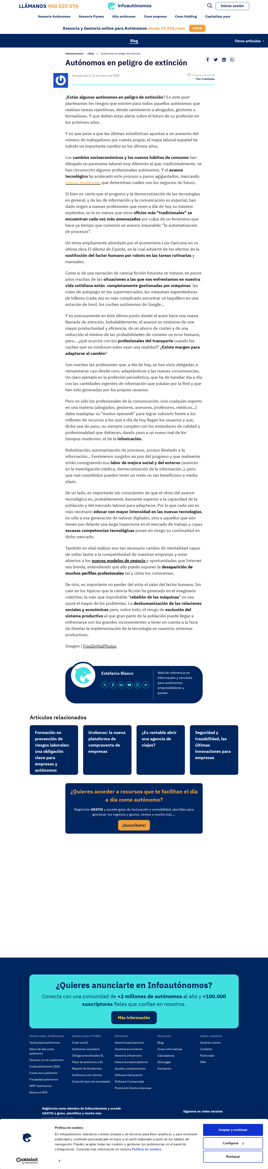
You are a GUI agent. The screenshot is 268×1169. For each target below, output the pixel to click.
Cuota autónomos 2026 (44, 1066)
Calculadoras (165, 1055)
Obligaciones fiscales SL (88, 1055)
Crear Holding (186, 16)
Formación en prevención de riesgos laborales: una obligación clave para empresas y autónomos (52, 751)
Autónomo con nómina (87, 1075)
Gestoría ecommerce (128, 1049)
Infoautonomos (74, 53)
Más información (134, 1017)
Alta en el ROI (38, 1092)
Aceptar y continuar (233, 1130)
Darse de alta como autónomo (41, 1051)
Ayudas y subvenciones (130, 1068)
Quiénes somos (210, 1042)
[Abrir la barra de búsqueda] (209, 6)
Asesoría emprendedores (131, 1062)
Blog (134, 40)
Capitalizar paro (217, 16)
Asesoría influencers (128, 1055)
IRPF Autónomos (40, 1086)
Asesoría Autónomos (54, 16)
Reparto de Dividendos (87, 1068)
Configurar (231, 1143)
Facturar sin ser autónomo (46, 1060)
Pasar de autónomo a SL (87, 1062)
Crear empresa (155, 16)
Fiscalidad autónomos (43, 1079)
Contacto (206, 1049)
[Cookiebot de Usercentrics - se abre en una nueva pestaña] (27, 1161)
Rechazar (233, 1156)
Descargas (164, 1062)
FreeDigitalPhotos (99, 646)
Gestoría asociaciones (129, 1042)
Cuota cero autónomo (43, 1073)
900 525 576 (63, 6)
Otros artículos (248, 40)
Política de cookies (147, 1149)
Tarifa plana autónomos (44, 1042)
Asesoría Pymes (91, 16)
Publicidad (207, 1055)
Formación (164, 1068)
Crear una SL (80, 1042)
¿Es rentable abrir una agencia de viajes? (159, 739)
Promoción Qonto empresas (133, 1088)
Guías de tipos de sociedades (91, 1081)
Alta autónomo (123, 16)
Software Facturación (129, 1075)
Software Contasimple (129, 1081)
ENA (203, 1062)
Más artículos (16, 40)
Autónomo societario (86, 1049)
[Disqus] (134, 894)
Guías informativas (169, 1049)
